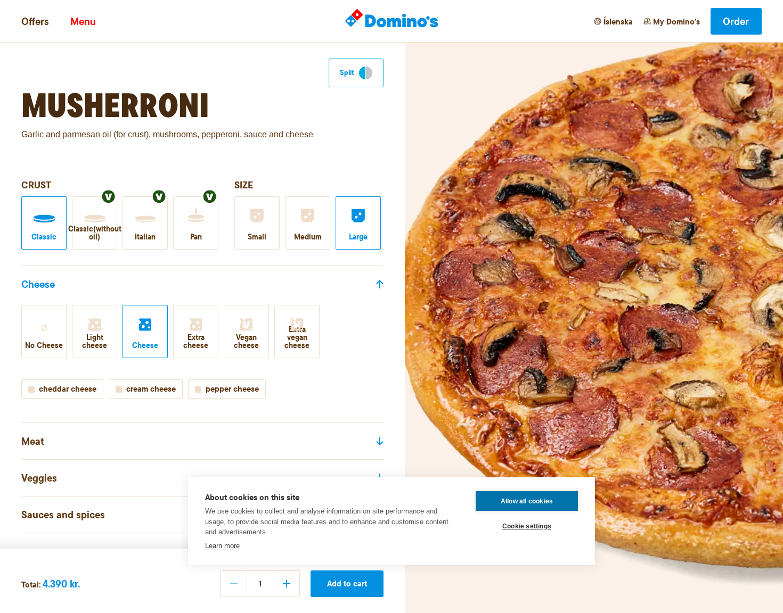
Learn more (222, 546)
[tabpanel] (202, 350)
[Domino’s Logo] (392, 19)
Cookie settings (526, 526)
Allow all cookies (527, 501)
